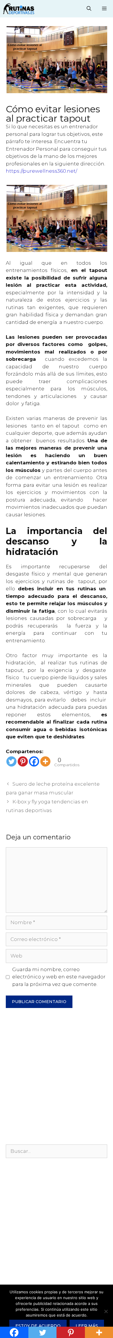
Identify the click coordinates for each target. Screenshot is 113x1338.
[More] (45, 761)
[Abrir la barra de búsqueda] (89, 8)
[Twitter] (11, 761)
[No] (106, 1311)
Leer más (87, 1325)
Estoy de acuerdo (38, 1325)
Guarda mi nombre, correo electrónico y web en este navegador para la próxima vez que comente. (58, 976)
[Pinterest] (23, 761)
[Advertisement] (56, 1079)
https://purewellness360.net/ (41, 171)
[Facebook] (34, 761)
